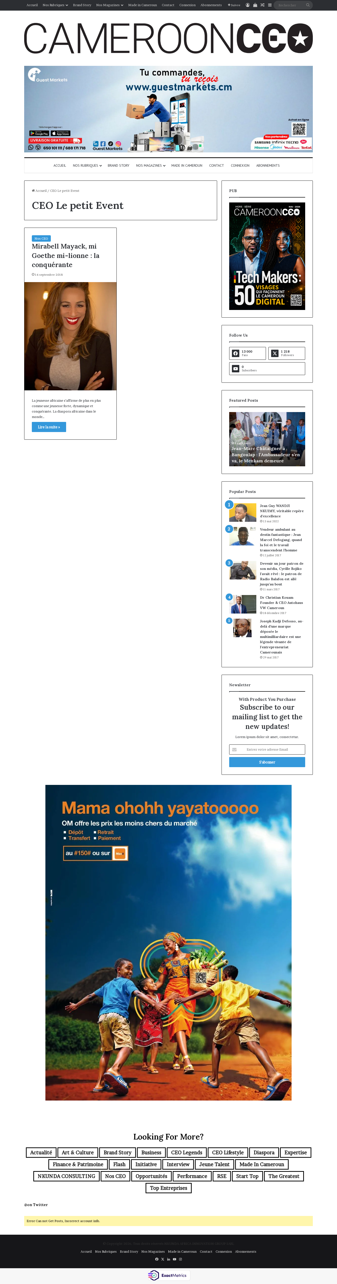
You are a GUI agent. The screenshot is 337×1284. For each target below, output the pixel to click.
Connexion (187, 5)
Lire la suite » (49, 427)
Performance (192, 1176)
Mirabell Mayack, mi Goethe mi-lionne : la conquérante (65, 255)
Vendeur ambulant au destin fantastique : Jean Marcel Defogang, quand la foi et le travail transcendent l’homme (281, 539)
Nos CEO (41, 238)
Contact (168, 5)
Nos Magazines (108, 5)
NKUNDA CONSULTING (66, 1176)
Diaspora (264, 1153)
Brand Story (82, 5)
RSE (221, 1176)
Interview (178, 1164)
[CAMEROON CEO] (168, 38)
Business (151, 1153)
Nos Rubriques (53, 5)
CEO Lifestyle (228, 1153)
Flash (119, 1164)
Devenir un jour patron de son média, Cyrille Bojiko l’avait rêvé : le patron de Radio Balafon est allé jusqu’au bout (281, 573)
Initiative (146, 1164)
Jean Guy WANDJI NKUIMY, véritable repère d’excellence (282, 511)
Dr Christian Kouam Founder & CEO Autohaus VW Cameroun (281, 602)
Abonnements (211, 5)
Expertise (295, 1153)
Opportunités (151, 1176)
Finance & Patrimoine (78, 1164)
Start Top (247, 1176)
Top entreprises (168, 1188)
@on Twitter (36, 1204)
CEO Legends (186, 1153)
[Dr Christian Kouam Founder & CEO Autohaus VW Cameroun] (242, 604)
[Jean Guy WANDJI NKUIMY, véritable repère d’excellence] (242, 512)
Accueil (32, 5)
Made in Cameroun (142, 5)
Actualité (41, 1153)
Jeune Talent (214, 1164)
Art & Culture (78, 1153)
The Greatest (284, 1176)
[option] (267, 439)
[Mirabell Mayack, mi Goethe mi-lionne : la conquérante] (70, 336)
